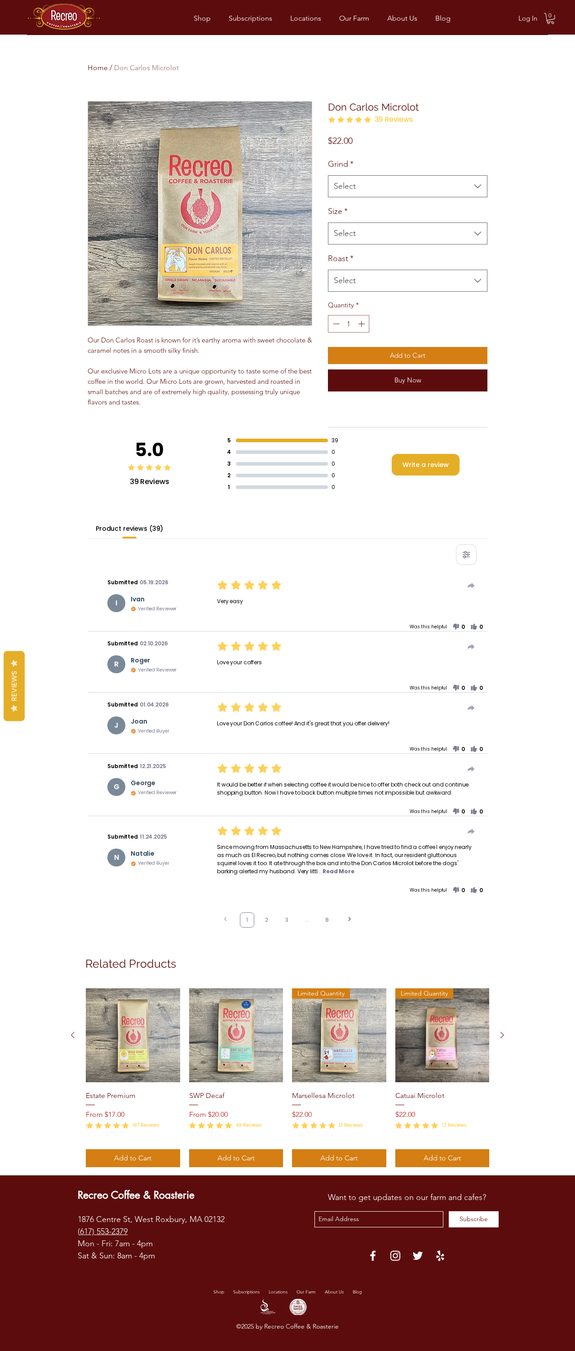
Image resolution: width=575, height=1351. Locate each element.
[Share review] (471, 585)
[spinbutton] (348, 324)
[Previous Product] (72, 1035)
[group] (287, 1078)
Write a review (425, 464)
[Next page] (349, 920)
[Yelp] (440, 1255)
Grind (341, 164)
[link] (550, 18)
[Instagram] (395, 1255)
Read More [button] (338, 871)
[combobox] (407, 186)
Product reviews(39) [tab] (129, 528)
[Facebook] (373, 1255)
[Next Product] (502, 1035)
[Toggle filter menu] (466, 554)
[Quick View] (133, 1035)
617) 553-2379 (104, 1231)
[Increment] (362, 324)
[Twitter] (418, 1255)
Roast (341, 258)
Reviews (14, 686)
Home (98, 67)
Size (338, 211)
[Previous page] (225, 920)
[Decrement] (335, 324)
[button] (458, 627)
